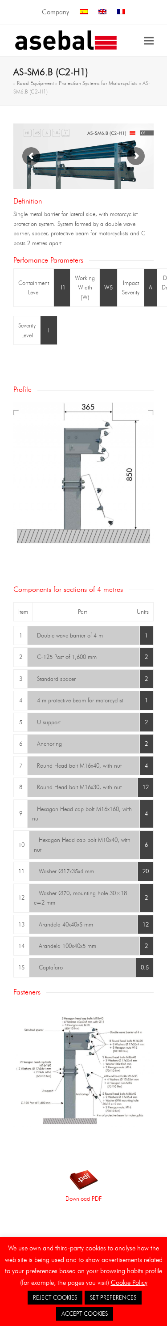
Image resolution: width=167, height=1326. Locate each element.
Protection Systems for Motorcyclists (98, 83)
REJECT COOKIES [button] (55, 1297)
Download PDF (83, 1198)
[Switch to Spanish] (84, 12)
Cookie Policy (129, 1283)
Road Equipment (35, 83)
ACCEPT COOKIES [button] (84, 1313)
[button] (149, 40)
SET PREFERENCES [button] (113, 1297)
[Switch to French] (121, 12)
